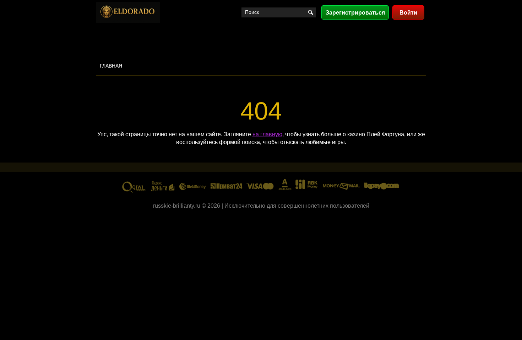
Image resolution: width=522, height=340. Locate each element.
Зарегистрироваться (355, 13)
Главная (111, 66)
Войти (408, 13)
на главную (267, 134)
